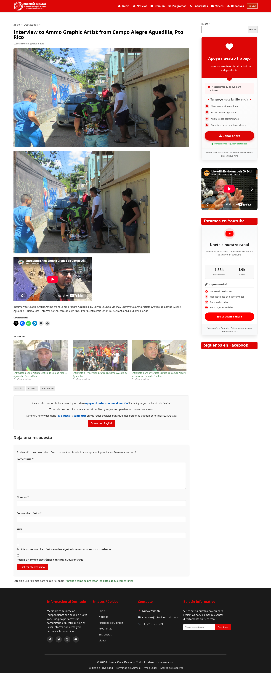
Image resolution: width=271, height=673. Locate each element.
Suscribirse (223, 627)
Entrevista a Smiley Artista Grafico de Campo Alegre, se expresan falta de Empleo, (159, 374)
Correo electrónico (29, 513)
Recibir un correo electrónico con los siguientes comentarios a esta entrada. (64, 549)
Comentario (25, 459)
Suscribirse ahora (231, 316)
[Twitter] (59, 639)
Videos (219, 6)
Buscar (205, 24)
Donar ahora (231, 136)
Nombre (23, 497)
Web (19, 529)
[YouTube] (76, 639)
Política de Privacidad (100, 668)
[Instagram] (67, 639)
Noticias (142, 6)
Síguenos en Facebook (226, 345)
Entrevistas (201, 6)
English (19, 388)
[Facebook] (50, 639)
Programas (179, 6)
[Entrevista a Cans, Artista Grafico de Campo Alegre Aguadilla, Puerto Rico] (41, 355)
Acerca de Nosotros (171, 668)
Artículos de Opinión (111, 622)
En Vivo (252, 6)
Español (32, 388)
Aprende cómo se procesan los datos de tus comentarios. (100, 581)
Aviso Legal (150, 668)
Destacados (31, 24)
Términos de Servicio (128, 668)
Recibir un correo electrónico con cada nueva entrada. (50, 559)
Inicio (125, 6)
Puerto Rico (47, 388)
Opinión (160, 6)
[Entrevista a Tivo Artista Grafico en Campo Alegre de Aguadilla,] (100, 355)
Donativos (237, 6)
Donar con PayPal (101, 423)
